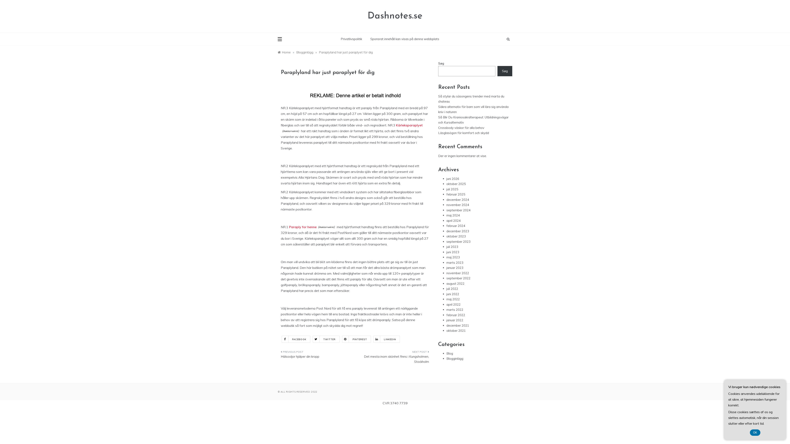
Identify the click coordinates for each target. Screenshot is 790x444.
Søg (441, 63)
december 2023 (457, 231)
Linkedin (390, 339)
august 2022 (455, 284)
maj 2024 (453, 215)
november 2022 (457, 273)
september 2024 (458, 210)
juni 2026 (452, 179)
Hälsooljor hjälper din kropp (300, 356)
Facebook (299, 339)
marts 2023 (454, 263)
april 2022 (453, 304)
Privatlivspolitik (351, 39)
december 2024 (457, 200)
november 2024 (457, 205)
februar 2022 (455, 315)
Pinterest (360, 339)
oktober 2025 (456, 184)
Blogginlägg (454, 359)
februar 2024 (455, 226)
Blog (449, 353)
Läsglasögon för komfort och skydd (463, 133)
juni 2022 (452, 294)
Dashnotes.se (395, 16)
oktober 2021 (456, 331)
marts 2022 (454, 310)
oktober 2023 (456, 236)
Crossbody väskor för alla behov (461, 128)
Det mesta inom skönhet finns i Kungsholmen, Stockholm (396, 359)
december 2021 (457, 325)
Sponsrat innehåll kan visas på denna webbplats (404, 39)
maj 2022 (453, 299)
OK (755, 432)
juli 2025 (452, 189)
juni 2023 (452, 252)
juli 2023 (452, 247)
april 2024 (453, 221)
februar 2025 (455, 194)
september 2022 (458, 278)
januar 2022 (454, 320)
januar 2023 (454, 268)
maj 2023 (453, 257)
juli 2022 (452, 289)
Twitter (329, 339)
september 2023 (458, 242)
